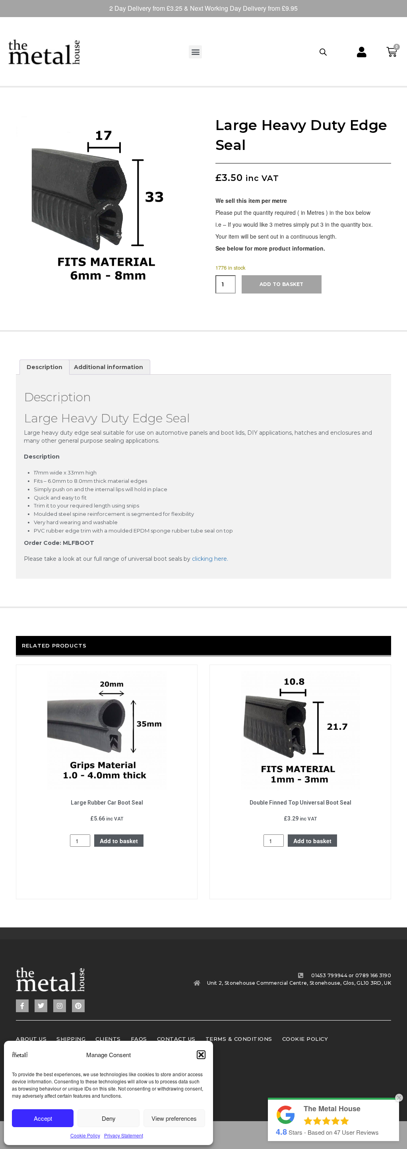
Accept (43, 1118)
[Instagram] (59, 1005)
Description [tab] (44, 367)
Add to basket (282, 284)
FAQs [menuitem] (139, 1039)
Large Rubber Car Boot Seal (107, 802)
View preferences (174, 1118)
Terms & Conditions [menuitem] (238, 1039)
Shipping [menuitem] (70, 1039)
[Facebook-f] (22, 1005)
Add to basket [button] (119, 841)
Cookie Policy (85, 1135)
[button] (201, 1055)
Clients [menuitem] (108, 1039)
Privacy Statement (123, 1135)
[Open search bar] (323, 52)
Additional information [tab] (108, 367)
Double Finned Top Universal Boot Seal (300, 802)
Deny (109, 1118)
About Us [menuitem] (31, 1039)
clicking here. (210, 558)
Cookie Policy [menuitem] (305, 1039)
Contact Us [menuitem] (176, 1039)
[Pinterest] (78, 1005)
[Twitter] (41, 1005)
